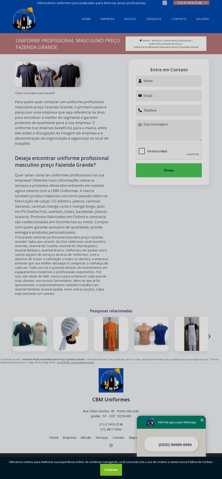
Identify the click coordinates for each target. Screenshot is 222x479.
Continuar (111, 469)
